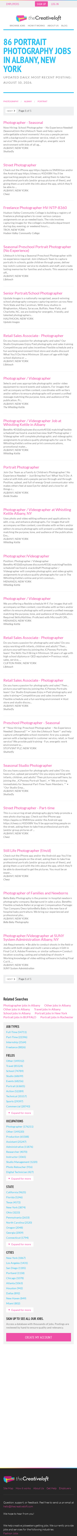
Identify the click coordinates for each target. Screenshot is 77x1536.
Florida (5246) (14, 1197)
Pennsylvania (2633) (18, 1217)
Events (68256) (14, 1081)
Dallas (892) (13, 1293)
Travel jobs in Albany (47, 1009)
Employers (12, 4)
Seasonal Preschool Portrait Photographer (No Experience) (37, 248)
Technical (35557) (16, 1096)
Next (10, 110)
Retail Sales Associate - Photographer (33, 335)
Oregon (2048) (14, 1227)
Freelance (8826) (16, 1047)
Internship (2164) (16, 1042)
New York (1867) (16, 1257)
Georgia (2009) (14, 1232)
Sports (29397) (14, 1101)
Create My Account (38, 1337)
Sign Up (41, 4)
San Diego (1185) (16, 1268)
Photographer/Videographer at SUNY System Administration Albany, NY (33, 937)
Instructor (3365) (16, 1156)
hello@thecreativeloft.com (18, 1506)
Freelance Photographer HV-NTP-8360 (35, 207)
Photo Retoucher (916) (19, 1167)
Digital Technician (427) (20, 1172)
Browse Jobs (17, 25)
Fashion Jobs (10, 1533)
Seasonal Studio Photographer (27, 765)
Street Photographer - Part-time (29, 808)
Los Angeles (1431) (17, 1263)
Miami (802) (13, 1303)
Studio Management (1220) (21, 1161)
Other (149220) (15, 1131)
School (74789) (15, 1071)
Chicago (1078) (15, 1278)
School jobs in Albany (17, 1013)
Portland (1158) (15, 1273)
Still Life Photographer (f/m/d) (27, 850)
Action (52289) (15, 1091)
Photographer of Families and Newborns (35, 893)
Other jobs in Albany (57, 1005)
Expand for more (21, 1112)
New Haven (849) (16, 1298)
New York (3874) (16, 1207)
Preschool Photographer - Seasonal (31, 722)
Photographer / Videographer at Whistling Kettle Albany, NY (37, 511)
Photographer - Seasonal (23, 122)
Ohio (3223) (13, 1212)
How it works (36, 25)
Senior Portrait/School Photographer (33, 293)
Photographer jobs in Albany (21, 1005)
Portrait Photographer (21, 467)
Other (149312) (15, 1060)
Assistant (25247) (16, 1141)
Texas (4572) (13, 1202)
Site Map (8, 1488)
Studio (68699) (14, 1076)
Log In (55, 4)
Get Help (51, 1488)
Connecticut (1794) (17, 1237)
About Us (52, 25)
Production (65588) (17, 1136)
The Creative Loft (38, 18)
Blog (64, 25)
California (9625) (16, 1192)
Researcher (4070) (16, 1151)
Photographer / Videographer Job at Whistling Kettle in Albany (32, 422)
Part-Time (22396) (16, 1037)
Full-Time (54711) (16, 1032)
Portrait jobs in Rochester (56, 1017)
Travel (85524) (14, 1065)
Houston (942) (14, 1288)
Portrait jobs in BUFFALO (19, 1017)
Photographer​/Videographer (26, 556)
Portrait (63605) (15, 1086)
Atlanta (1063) (14, 1283)
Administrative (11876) (19, 1146)
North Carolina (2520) (19, 1222)
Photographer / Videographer (27, 378)
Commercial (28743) (18, 1106)
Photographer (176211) (19, 1126)
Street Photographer (19, 165)
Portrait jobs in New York (51, 1013)
